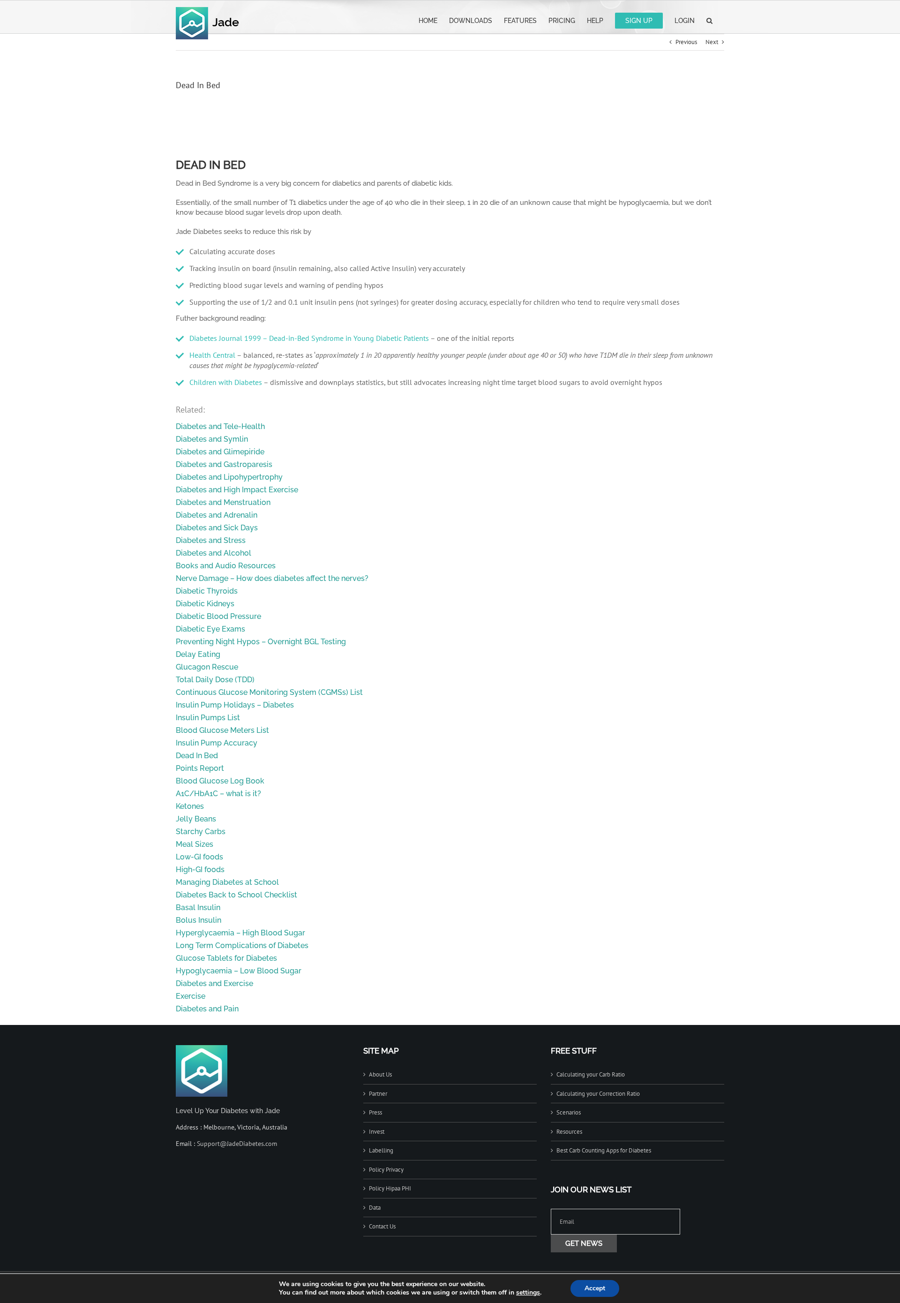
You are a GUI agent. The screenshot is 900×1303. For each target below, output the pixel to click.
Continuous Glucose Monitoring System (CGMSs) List (269, 692)
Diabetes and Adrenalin (216, 515)
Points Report (200, 768)
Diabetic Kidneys (205, 603)
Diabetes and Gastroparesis (224, 464)
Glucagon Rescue (207, 667)
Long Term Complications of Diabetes (242, 945)
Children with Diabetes (225, 382)
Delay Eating (198, 654)
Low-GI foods (199, 856)
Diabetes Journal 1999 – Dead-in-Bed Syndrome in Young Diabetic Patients (309, 338)
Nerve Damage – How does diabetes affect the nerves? (272, 578)
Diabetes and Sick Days (217, 527)
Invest (376, 1132)
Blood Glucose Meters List (222, 730)
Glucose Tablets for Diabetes (226, 958)
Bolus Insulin (198, 920)
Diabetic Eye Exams (210, 629)
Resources (569, 1132)
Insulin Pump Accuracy (216, 742)
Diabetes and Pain (207, 1008)
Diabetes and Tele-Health (220, 426)
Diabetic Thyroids (207, 591)
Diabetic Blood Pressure (218, 616)
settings (528, 1292)
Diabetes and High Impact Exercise (237, 489)
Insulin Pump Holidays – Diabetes (235, 704)
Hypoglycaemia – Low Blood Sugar (238, 970)
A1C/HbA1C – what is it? (218, 793)
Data (375, 1208)
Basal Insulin (198, 907)
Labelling (381, 1150)
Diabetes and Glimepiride (220, 451)
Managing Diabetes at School (227, 882)
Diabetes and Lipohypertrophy (229, 477)
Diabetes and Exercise (214, 983)
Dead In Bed (197, 755)
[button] (709, 19)
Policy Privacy (386, 1170)
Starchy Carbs (200, 831)
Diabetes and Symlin (212, 439)
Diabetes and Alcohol (213, 553)
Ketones (190, 806)
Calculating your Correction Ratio (598, 1094)
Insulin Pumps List (208, 717)
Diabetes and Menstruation (223, 502)
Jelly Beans (196, 818)
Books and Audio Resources (226, 565)
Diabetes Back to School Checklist (236, 894)
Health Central (212, 355)
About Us (380, 1074)
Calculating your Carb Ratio (590, 1074)
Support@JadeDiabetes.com (237, 1143)
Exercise (190, 996)
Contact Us (382, 1226)
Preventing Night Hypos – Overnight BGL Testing (261, 641)
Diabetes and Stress (211, 540)
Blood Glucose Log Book (220, 780)
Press (375, 1112)
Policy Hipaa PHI (390, 1188)
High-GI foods (200, 869)
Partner (378, 1094)
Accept (595, 1288)
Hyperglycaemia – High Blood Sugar (240, 932)
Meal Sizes (194, 844)
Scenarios (568, 1112)
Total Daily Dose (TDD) (215, 679)
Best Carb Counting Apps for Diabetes (603, 1150)
